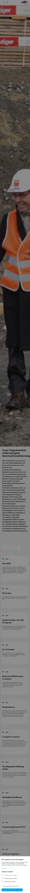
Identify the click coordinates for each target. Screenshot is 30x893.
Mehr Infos (4, 868)
